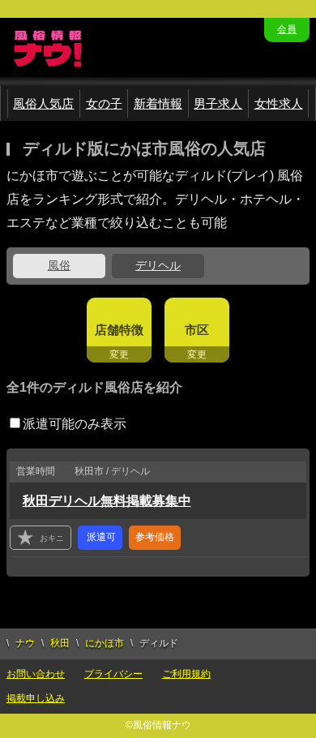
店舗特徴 (119, 330)
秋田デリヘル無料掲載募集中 (107, 501)
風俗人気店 (43, 103)
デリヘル (158, 265)
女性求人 (278, 103)
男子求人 (218, 103)
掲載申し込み (35, 698)
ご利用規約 (186, 674)
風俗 (59, 265)
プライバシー (113, 674)
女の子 (104, 103)
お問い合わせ (35, 674)
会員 (287, 29)
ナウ (25, 643)
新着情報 (158, 103)
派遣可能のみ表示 (74, 424)
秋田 (60, 643)
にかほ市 (104, 643)
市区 (197, 330)
